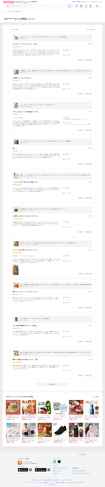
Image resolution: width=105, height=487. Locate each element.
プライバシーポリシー (27, 482)
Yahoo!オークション (58, 480)
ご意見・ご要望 (79, 482)
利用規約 (46, 482)
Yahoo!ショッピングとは (59, 468)
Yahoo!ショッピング (38, 480)
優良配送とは (76, 468)
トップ (4, 11)
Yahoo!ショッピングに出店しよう (89, 1)
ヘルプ (100, 1)
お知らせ (55, 473)
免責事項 (57, 482)
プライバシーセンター (38, 482)
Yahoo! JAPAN (76, 1)
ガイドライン (51, 482)
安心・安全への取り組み (79, 470)
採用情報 (62, 482)
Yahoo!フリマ (68, 480)
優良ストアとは (57, 470)
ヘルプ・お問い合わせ (70, 482)
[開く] (16, 269)
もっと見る (95, 396)
